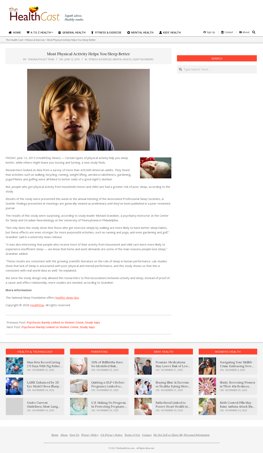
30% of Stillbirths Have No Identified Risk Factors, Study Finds (107, 366)
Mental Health (122, 59)
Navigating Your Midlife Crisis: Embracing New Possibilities (236, 366)
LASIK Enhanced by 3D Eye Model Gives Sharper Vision (44, 386)
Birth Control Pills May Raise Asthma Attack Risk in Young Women (237, 406)
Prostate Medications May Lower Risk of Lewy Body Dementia (172, 366)
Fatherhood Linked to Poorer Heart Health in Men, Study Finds (172, 406)
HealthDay (37, 305)
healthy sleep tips (67, 297)
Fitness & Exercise (100, 59)
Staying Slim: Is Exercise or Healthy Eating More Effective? (172, 386)
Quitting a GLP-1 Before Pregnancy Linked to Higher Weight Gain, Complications (108, 388)
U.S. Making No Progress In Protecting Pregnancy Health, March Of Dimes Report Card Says (108, 408)
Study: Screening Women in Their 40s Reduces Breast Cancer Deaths (237, 386)
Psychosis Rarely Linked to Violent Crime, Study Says (63, 322)
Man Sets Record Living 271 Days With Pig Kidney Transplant (44, 366)
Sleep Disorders (143, 59)
